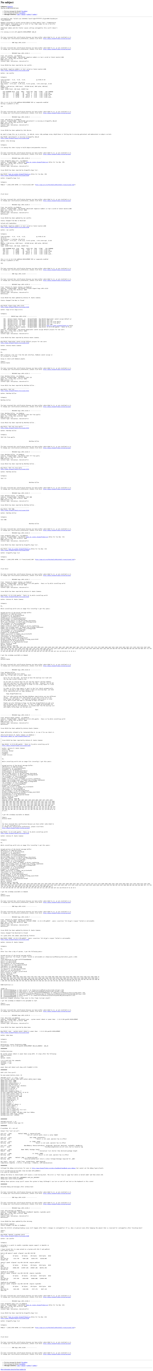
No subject (24, 11)
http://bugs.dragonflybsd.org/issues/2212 (15, 428)
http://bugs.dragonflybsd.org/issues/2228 (15, 70)
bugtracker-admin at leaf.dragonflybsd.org (15, 736)
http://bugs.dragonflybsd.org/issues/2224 (15, 596)
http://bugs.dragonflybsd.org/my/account (57, 38)
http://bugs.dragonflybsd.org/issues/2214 (15, 510)
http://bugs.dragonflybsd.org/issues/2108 (15, 138)
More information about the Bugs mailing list (13, 1369)
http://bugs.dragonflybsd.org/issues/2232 (15, 1032)
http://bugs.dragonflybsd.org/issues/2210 (15, 343)
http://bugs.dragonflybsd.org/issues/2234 (15, 1318)
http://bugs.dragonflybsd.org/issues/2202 (15, 939)
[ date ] (18, 14)
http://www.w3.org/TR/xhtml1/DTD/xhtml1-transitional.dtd (54, 184)
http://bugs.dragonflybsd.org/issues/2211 (15, 390)
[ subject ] (29, 14)
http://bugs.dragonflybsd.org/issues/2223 (15, 550)
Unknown (10, 6)
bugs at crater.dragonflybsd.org (37, 162)
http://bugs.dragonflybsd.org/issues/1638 (15, 1236)
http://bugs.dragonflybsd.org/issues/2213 (15, 469)
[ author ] (34, 14)
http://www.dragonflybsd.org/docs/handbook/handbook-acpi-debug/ (54, 1168)
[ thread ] (23, 14)
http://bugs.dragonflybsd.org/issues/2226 (15, 307)
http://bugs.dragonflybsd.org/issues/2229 (15, 175)
